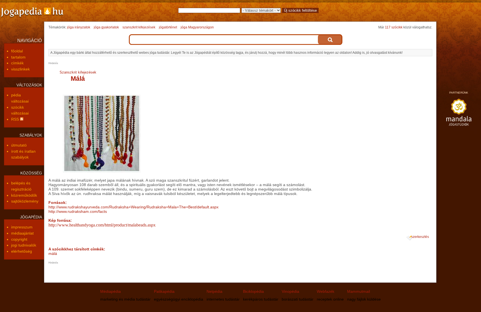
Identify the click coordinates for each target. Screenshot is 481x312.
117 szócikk (394, 27)
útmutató (19, 145)
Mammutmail (358, 291)
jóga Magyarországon (197, 27)
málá (52, 253)
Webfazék (325, 291)
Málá (78, 78)
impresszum (22, 227)
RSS (15, 119)
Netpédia (214, 291)
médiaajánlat (22, 233)
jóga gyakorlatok (106, 27)
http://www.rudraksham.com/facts (77, 211)
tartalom (18, 57)
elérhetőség (21, 251)
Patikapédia (164, 291)
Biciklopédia (253, 291)
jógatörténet (168, 27)
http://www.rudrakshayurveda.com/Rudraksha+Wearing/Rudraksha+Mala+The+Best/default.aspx (133, 207)
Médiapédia (110, 291)
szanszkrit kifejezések (138, 27)
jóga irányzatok (78, 27)
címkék (17, 63)
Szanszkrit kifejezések (78, 72)
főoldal (17, 51)
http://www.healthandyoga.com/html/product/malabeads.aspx (102, 225)
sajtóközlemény (24, 201)
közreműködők (24, 195)
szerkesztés (420, 236)
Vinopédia (290, 291)
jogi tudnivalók (23, 245)
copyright (19, 239)
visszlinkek (20, 69)
